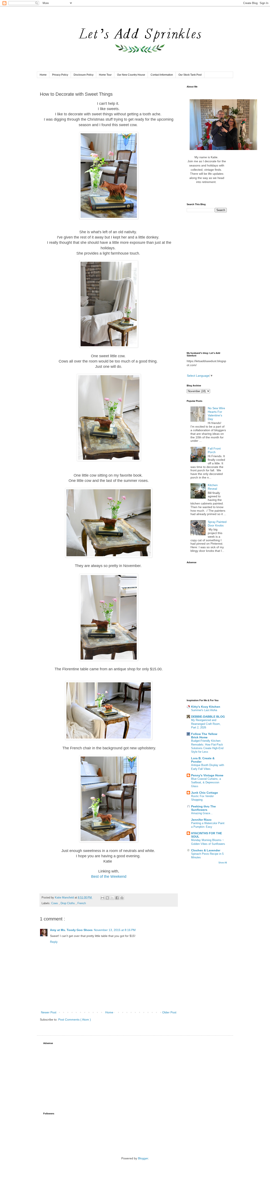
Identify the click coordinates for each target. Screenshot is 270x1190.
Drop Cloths (68, 903)
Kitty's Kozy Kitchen (205, 706)
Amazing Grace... (202, 813)
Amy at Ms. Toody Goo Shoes (71, 930)
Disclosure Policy (83, 74)
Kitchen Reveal (213, 486)
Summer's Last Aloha (204, 710)
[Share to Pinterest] (122, 898)
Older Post (169, 1012)
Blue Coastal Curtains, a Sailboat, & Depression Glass (206, 782)
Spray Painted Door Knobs (217, 523)
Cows (55, 903)
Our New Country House (131, 74)
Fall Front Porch (214, 450)
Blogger (143, 1158)
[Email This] (102, 898)
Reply (54, 941)
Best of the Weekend (108, 876)
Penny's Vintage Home (207, 775)
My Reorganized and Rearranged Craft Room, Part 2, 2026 (206, 723)
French (81, 903)
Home (43, 74)
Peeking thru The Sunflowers (203, 808)
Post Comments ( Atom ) (74, 1019)
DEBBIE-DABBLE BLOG (208, 716)
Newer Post (48, 1012)
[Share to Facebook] (117, 898)
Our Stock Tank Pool (190, 74)
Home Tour (105, 74)
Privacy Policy (60, 74)
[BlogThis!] (107, 898)
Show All (222, 862)
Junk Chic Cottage (204, 792)
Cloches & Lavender (205, 850)
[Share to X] (112, 898)
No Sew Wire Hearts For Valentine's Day (216, 413)
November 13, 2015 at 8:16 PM (115, 930)
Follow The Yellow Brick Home (204, 735)
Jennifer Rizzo (201, 819)
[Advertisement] (207, 282)
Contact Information (162, 74)
